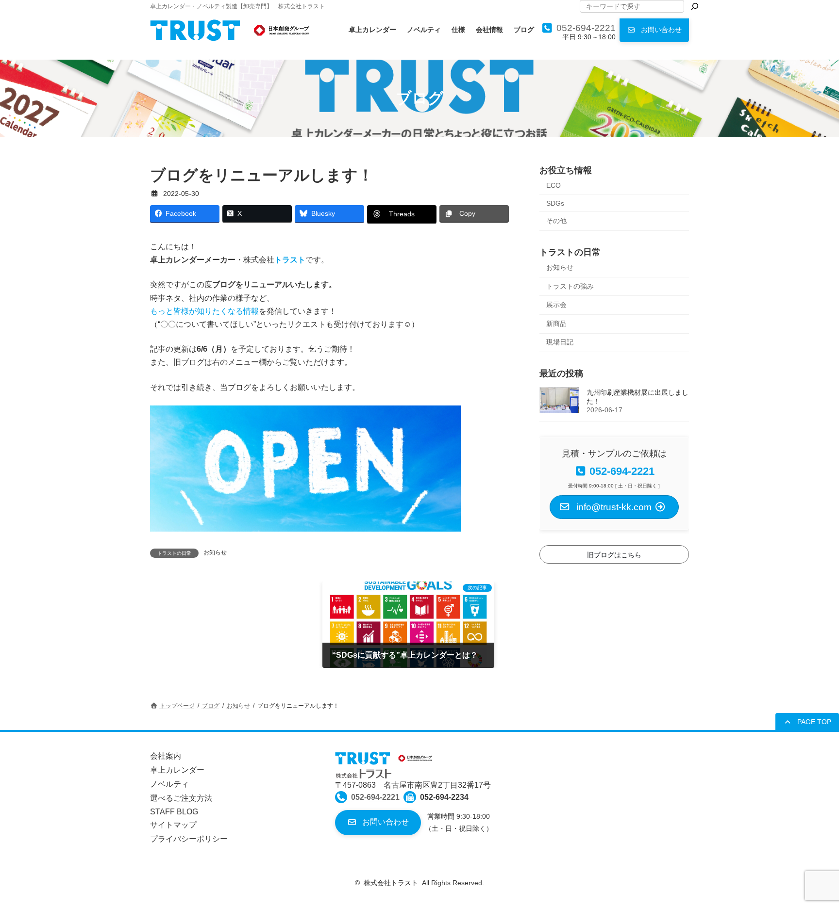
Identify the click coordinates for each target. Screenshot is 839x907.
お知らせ (215, 552)
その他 (556, 221)
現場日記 (559, 342)
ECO (553, 185)
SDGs (555, 203)
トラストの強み (570, 286)
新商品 (556, 323)
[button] (654, 30)
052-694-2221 (586, 28)
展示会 (556, 304)
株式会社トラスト (391, 883)
